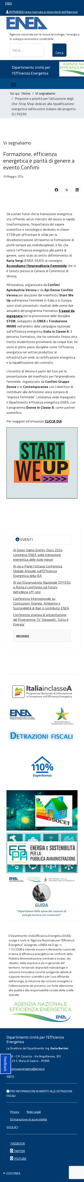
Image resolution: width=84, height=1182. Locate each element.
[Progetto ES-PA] (42, 853)
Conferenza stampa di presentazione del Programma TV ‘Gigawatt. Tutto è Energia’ (40, 619)
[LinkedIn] (77, 189)
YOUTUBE (19, 1158)
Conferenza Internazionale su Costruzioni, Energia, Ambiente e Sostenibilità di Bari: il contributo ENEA (41, 603)
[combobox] (27, 50)
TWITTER (19, 1151)
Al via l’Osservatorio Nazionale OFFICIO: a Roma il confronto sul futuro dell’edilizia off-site (42, 587)
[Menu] (13, 84)
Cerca (59, 52)
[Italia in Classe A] (42, 691)
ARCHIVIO (22, 636)
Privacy (14, 1111)
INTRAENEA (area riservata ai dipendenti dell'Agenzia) (43, 12)
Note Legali (34, 1111)
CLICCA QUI (53, 421)
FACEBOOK (17, 1143)
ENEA (8, 3)
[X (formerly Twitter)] (66, 189)
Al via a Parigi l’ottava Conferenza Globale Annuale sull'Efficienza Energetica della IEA (37, 571)
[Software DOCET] (42, 810)
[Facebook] (56, 189)
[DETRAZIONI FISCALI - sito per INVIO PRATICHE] (42, 725)
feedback (5, 1063)
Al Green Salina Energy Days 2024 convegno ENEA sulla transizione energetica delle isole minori (37, 554)
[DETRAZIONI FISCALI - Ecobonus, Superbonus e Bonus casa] (42, 768)
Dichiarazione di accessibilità (28, 1119)
